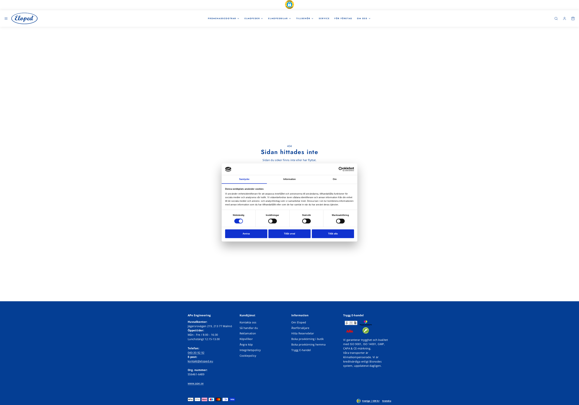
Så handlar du (249, 328)
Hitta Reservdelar (302, 333)
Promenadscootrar (222, 18)
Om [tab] (335, 179)
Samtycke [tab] (244, 179)
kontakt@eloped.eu (200, 361)
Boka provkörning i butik (307, 339)
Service (324, 18)
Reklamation (248, 333)
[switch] (272, 221)
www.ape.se (196, 383)
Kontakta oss (248, 322)
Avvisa (246, 233)
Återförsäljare (300, 328)
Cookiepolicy (248, 355)
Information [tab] (289, 179)
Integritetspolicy (250, 350)
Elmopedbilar (278, 18)
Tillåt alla (333, 233)
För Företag (343, 18)
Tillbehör (303, 18)
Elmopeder (252, 18)
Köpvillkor (246, 339)
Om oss (362, 18)
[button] (289, 5)
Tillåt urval (289, 233)
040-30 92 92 (196, 352)
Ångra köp (246, 344)
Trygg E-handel (301, 350)
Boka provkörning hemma (308, 344)
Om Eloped (298, 322)
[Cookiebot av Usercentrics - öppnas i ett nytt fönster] (341, 169)
